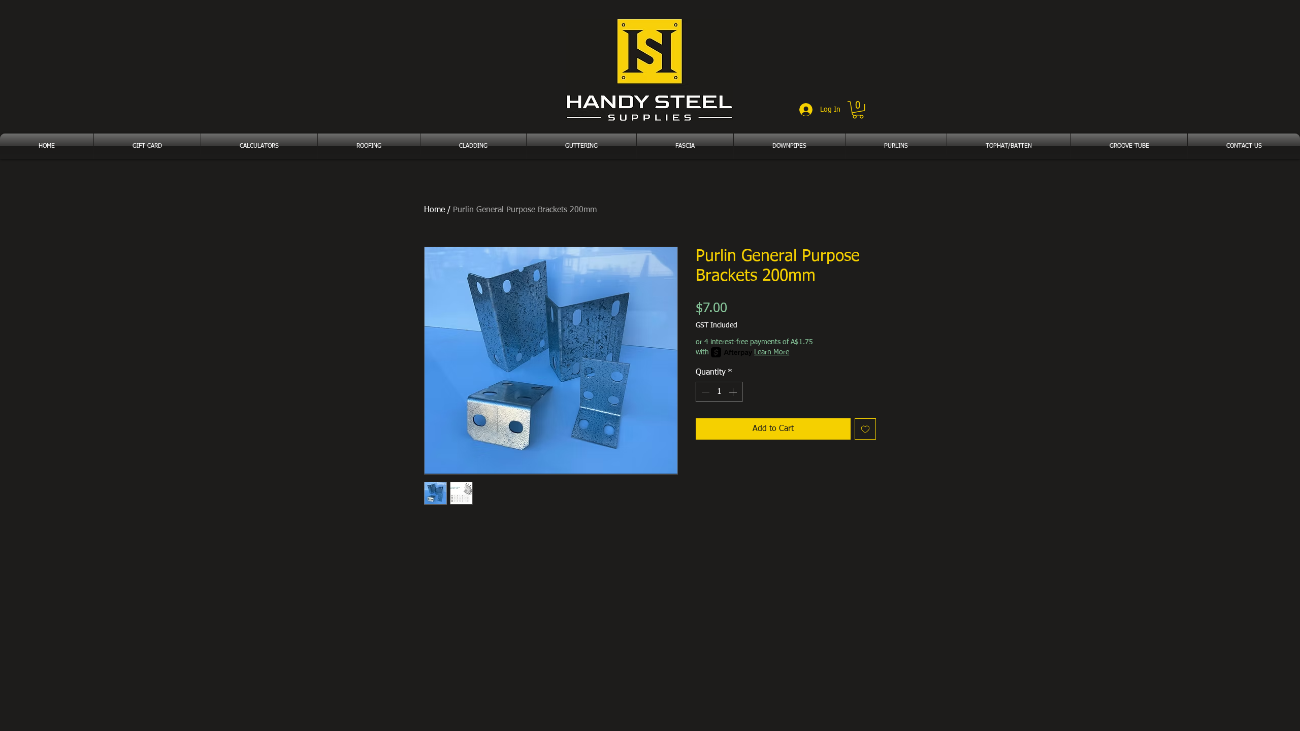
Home (434, 210)
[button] (858, 109)
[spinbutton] (719, 392)
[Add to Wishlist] (865, 429)
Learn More (771, 352)
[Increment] (734, 392)
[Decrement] (704, 392)
